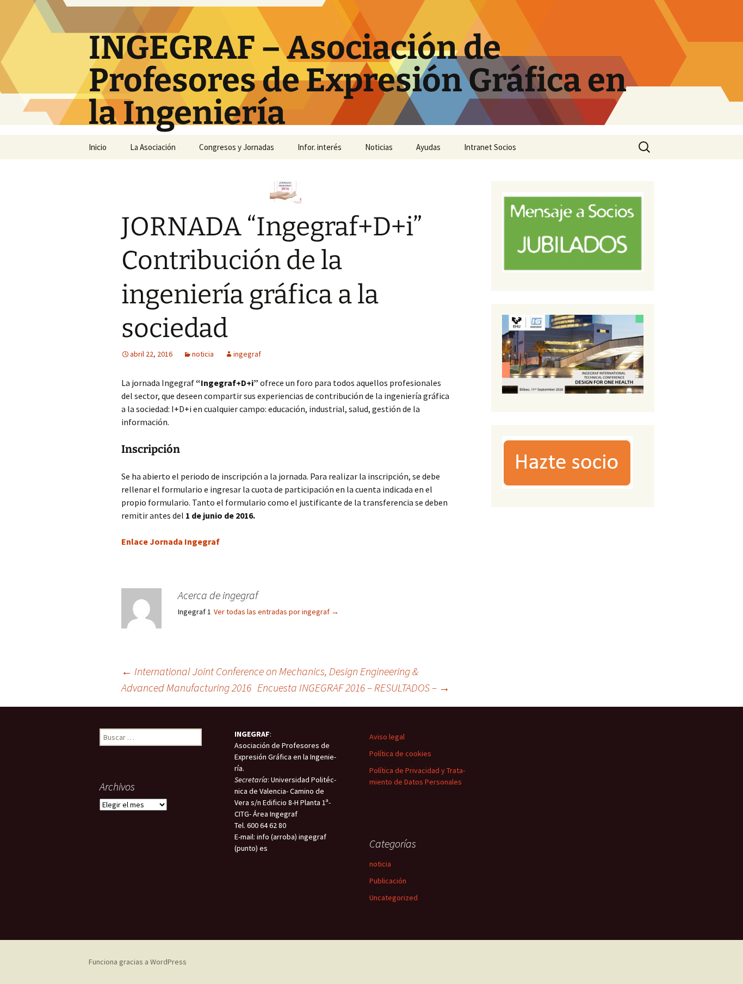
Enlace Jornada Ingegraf (170, 541)
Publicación (387, 881)
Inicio (98, 147)
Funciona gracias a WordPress (138, 962)
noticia (203, 354)
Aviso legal (387, 737)
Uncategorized (393, 897)
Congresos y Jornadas (236, 147)
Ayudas (428, 147)
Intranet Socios (490, 147)
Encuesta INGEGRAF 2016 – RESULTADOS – (353, 687)
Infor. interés (320, 147)
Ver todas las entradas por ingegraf (276, 611)
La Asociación (153, 147)
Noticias (379, 147)
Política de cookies (400, 753)
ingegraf (247, 354)
